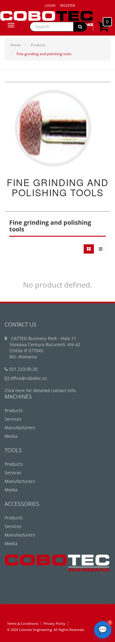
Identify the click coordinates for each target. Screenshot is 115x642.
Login (50, 5)
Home (15, 45)
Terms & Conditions (22, 623)
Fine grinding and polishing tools (44, 53)
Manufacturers (20, 427)
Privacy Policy (54, 623)
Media (11, 436)
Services (13, 419)
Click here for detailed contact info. (41, 390)
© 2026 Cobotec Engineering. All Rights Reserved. (46, 629)
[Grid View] (88, 249)
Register (67, 5)
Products (38, 45)
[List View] (100, 249)
